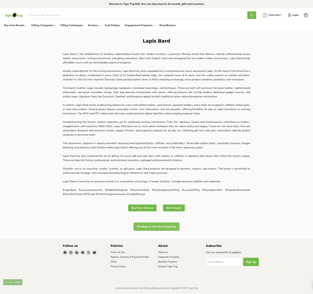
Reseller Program (167, 261)
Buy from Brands (14, 25)
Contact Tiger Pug (168, 266)
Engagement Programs (139, 25)
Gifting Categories (42, 25)
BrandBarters (167, 25)
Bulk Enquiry (174, 208)
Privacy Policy (118, 266)
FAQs (114, 261)
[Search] (251, 15)
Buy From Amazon (142, 208)
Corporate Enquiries (168, 257)
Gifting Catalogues (71, 25)
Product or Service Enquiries (156, 227)
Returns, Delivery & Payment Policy (130, 257)
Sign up (251, 262)
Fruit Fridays (112, 25)
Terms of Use (118, 252)
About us (163, 252)
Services (93, 25)
